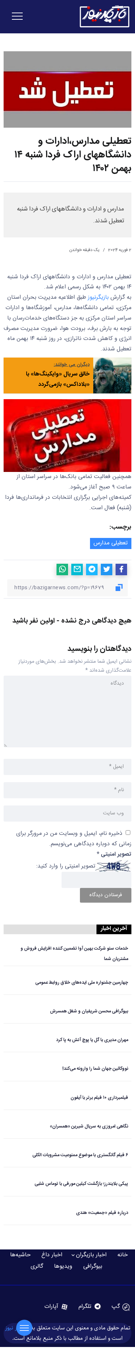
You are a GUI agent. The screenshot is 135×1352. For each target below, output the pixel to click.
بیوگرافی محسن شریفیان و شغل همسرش (89, 1011)
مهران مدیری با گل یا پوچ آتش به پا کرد (92, 1040)
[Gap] (120, 1307)
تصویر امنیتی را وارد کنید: (65, 866)
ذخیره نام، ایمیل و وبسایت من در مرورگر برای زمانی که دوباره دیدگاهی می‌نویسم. (73, 839)
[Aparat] (56, 1307)
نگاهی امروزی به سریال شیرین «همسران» (89, 1126)
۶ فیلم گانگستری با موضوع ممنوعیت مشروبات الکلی (80, 1155)
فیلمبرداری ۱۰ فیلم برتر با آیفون (99, 1098)
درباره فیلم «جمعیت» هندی (102, 1213)
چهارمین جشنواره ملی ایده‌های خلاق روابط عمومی (81, 983)
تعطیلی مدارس (111, 543)
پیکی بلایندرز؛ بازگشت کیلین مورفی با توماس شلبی (81, 1184)
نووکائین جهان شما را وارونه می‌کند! (95, 1069)
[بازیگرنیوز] (104, 17)
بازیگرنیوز (98, 297)
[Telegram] (90, 1307)
